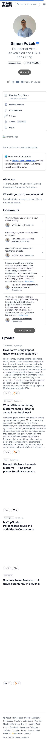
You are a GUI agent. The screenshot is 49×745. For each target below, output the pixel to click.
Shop (17, 724)
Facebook (14, 727)
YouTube (6, 730)
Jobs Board (28, 721)
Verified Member (16, 104)
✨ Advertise (16, 733)
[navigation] (44, 4)
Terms (23, 730)
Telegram (34, 727)
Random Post (34, 724)
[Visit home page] (7, 4)
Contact (27, 733)
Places (24, 724)
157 (8, 683)
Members (36, 718)
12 (8, 568)
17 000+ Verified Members (24, 161)
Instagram (24, 727)
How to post (17, 718)
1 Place (17, 122)
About (8, 718)
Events (27, 718)
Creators (18, 721)
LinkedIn (15, 730)
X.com (5, 727)
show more (29, 281)
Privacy (31, 730)
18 (8, 452)
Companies (8, 721)
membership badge (29, 147)
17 (8, 393)
